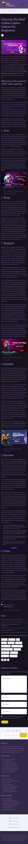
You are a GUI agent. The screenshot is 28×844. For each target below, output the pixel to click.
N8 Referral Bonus (7, 779)
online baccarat (5, 481)
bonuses (16, 151)
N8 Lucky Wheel (6, 783)
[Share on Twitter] (5, 660)
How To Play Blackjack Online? (12, 358)
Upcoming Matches (7, 799)
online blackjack (19, 275)
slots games (13, 656)
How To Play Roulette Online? (12, 449)
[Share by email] (8, 660)
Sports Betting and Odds (8, 809)
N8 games (18, 642)
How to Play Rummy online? (9, 763)
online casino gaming (7, 649)
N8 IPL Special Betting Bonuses (10, 781)
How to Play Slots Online (8, 759)
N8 (20, 149)
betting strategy (21, 251)
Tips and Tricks (11, 10)
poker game (14, 652)
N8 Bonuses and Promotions (9, 788)
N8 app (4, 642)
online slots (17, 649)
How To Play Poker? (11, 610)
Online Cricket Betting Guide (9, 800)
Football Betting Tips (7, 808)
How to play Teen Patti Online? (10, 766)
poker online (5, 656)
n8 (18, 639)
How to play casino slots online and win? (13, 192)
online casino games (17, 646)
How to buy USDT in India (10, 791)
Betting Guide (4, 37)
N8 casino (11, 642)
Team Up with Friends (7, 784)
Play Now (14, 548)
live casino (19, 224)
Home (2, 10)
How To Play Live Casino (8, 772)
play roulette (5, 652)
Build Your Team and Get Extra (10, 786)
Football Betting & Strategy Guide (11, 802)
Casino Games (10, 37)
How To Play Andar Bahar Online (10, 768)
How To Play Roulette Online (9, 770)
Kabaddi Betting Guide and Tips (10, 804)
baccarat (4, 639)
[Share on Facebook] (2, 660)
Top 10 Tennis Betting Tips (9, 806)
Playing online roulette (7, 385)
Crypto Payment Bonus (8, 790)
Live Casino (15, 37)
